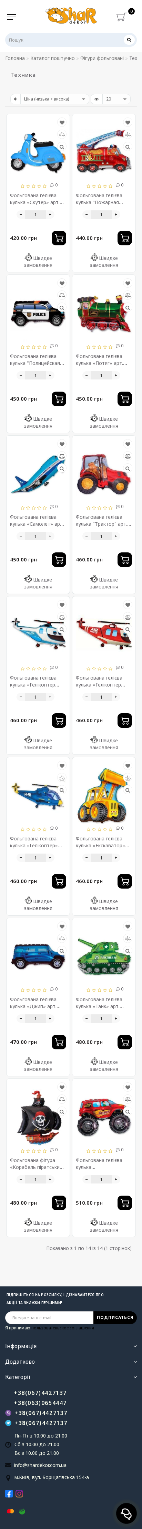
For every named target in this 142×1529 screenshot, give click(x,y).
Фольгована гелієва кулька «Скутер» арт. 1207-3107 (35, 202)
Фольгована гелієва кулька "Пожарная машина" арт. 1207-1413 (104, 202)
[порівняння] (62, 134)
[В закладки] (62, 122)
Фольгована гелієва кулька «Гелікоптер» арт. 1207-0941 (34, 845)
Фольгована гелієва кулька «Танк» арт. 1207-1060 (99, 1006)
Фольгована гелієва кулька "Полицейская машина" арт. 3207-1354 (38, 363)
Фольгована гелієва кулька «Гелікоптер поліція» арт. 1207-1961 (37, 684)
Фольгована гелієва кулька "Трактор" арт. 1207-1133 (101, 524)
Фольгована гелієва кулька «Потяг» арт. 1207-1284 (99, 363)
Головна (15, 58)
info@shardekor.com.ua (40, 1465)
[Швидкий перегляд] (62, 146)
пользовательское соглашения (62, 1328)
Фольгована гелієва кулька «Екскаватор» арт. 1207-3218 (100, 845)
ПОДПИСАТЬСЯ (115, 1317)
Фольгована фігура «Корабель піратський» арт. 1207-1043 (37, 1167)
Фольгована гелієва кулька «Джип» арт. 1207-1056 (33, 1006)
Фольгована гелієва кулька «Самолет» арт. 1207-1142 (37, 524)
